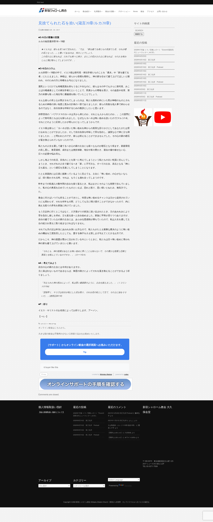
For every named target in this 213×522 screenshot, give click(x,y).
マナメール (52, 324)
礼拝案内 (98, 11)
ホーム (77, 11)
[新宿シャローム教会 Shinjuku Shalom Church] (52, 13)
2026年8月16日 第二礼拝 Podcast (148, 82)
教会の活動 (110, 11)
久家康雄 (128, 432)
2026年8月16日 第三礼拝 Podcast (148, 67)
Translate (128, 485)
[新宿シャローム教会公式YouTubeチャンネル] (163, 125)
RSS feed (40, 2)
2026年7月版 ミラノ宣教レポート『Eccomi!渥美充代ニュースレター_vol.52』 (154, 50)
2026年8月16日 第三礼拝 (145, 59)
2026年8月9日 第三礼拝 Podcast (148, 96)
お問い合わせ (162, 11)
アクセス (150, 11)
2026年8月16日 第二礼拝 (145, 74)
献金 (142, 11)
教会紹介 (87, 11)
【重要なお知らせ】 (115, 432)
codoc (126, 374)
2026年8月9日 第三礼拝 (144, 89)
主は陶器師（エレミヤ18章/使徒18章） (122, 425)
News (135, 11)
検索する (139, 34)
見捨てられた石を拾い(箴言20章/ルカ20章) (74, 23)
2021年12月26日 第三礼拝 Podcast (120, 413)
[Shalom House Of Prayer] (143, 125)
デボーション (124, 11)
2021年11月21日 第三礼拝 (117, 420)
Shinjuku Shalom (106, 374)
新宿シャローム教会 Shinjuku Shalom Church (92, 502)
